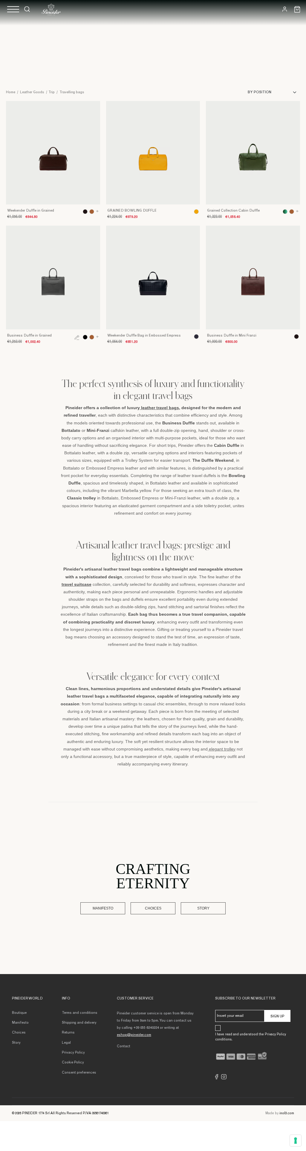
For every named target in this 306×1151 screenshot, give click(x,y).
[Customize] (77, 337)
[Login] (284, 9)
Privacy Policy (73, 1052)
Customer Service (135, 998)
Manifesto (103, 908)
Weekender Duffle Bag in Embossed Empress (144, 335)
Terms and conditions (79, 1013)
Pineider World (27, 998)
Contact (123, 1046)
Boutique (19, 1013)
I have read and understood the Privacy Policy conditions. (250, 1037)
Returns (68, 1032)
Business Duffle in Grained (29, 335)
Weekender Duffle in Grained (30, 211)
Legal (66, 1043)
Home (10, 92)
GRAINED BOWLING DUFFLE (132, 211)
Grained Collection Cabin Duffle (233, 211)
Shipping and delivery (79, 1023)
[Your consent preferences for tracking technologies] (295, 1140)
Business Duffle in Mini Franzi (231, 335)
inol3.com (286, 1113)
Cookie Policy (73, 1062)
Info (66, 998)
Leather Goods (32, 92)
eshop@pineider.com (134, 1035)
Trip (51, 92)
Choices (153, 908)
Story (203, 908)
